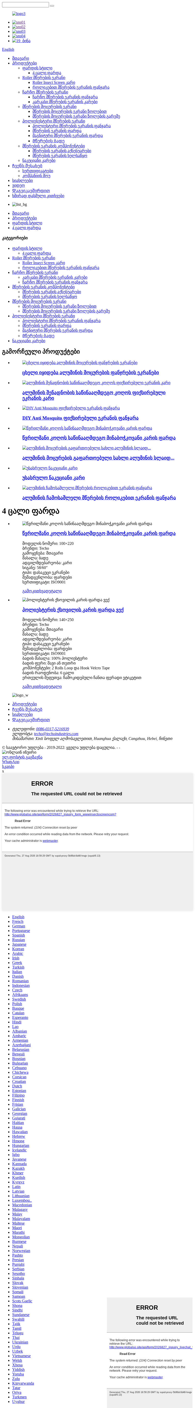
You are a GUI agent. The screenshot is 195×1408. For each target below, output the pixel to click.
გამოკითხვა (33, 591)
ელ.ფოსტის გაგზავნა (22, 757)
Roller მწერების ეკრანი (43, 77)
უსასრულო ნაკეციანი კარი (53, 477)
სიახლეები (22, 180)
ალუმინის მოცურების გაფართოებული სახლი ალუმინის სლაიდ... (98, 458)
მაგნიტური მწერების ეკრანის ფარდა (67, 135)
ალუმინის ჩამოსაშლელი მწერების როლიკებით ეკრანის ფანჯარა (99, 497)
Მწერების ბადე (48, 141)
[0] (52, 6)
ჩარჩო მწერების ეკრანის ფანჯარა (65, 97)
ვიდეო (18, 185)
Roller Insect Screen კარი (53, 82)
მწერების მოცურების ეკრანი (49, 106)
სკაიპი (8, 766)
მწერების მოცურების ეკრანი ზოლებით (69, 111)
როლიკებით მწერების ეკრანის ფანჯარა (70, 87)
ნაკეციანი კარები (38, 160)
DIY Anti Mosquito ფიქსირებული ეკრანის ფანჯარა (80, 418)
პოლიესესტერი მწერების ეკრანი (53, 121)
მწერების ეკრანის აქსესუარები (61, 151)
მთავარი (20, 58)
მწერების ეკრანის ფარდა (57, 131)
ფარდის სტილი (37, 68)
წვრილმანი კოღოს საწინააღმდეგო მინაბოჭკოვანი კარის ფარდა (99, 437)
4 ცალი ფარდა (46, 73)
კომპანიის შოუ (36, 175)
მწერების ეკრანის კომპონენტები (53, 146)
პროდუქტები (24, 63)
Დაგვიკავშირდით (31, 190)
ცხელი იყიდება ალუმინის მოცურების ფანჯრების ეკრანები (90, 372)
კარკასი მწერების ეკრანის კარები (65, 102)
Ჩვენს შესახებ (27, 166)
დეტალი (53, 591)
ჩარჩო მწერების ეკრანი (45, 92)
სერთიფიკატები (37, 171)
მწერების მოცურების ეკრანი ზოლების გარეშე (76, 116)
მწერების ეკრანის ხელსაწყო (59, 155)
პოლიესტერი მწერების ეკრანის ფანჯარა (71, 126)
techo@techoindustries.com (56, 734)
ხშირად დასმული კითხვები (38, 196)
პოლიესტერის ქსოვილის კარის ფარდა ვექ (73, 609)
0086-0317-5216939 (52, 729)
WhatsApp (10, 762)
